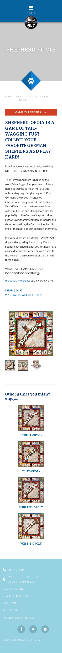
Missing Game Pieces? (18, 617)
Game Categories (28, 112)
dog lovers (41, 96)
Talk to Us (10, 610)
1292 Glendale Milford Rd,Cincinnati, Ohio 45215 (23, 579)
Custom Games (13, 588)
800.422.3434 (16, 569)
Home (8, 96)
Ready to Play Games (18, 595)
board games (23, 96)
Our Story (10, 603)
